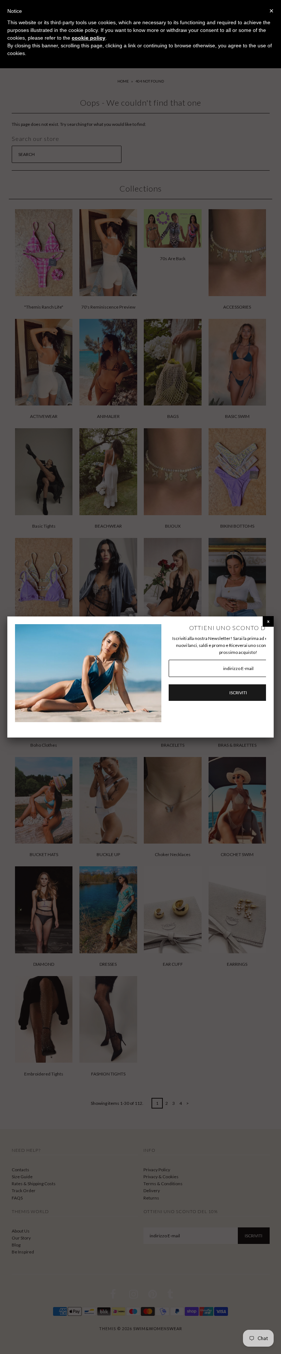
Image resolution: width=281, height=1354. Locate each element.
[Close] (268, 621)
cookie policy (88, 38)
